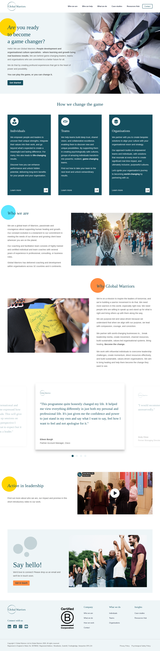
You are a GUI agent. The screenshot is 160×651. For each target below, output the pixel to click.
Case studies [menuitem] (140, 613)
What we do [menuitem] (88, 618)
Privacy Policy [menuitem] (125, 646)
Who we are (72, 6)
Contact (147, 6)
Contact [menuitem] (87, 628)
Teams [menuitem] (111, 618)
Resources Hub (133, 6)
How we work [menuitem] (89, 623)
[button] (73, 456)
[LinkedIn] (9, 626)
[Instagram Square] (20, 626)
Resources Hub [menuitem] (141, 618)
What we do (102, 6)
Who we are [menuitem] (88, 613)
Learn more (15, 190)
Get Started (15, 83)
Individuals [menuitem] (113, 613)
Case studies (117, 6)
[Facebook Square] (15, 626)
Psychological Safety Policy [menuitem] (141, 646)
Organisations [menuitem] (114, 623)
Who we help (87, 6)
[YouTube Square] (26, 626)
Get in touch (21, 583)
